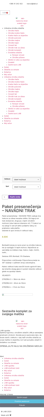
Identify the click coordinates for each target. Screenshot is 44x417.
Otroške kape (13, 43)
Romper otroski (18, 55)
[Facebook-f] (2, 7)
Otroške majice (14, 40)
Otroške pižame (18, 57)
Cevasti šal (12, 45)
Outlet (6, 67)
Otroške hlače (13, 31)
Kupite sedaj (15, 197)
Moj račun (8, 74)
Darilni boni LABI (14, 65)
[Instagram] (8, 7)
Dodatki (11, 62)
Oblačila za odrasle (11, 70)
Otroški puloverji (14, 38)
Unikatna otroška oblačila (14, 358)
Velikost (7, 179)
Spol (7, 186)
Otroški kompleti (14, 50)
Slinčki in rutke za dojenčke (18, 60)
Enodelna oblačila (15, 53)
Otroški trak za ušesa (16, 48)
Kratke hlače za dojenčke (18, 35)
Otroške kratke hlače (16, 33)
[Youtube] (13, 7)
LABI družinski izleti (11, 368)
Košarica (7, 72)
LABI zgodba (5, 331)
